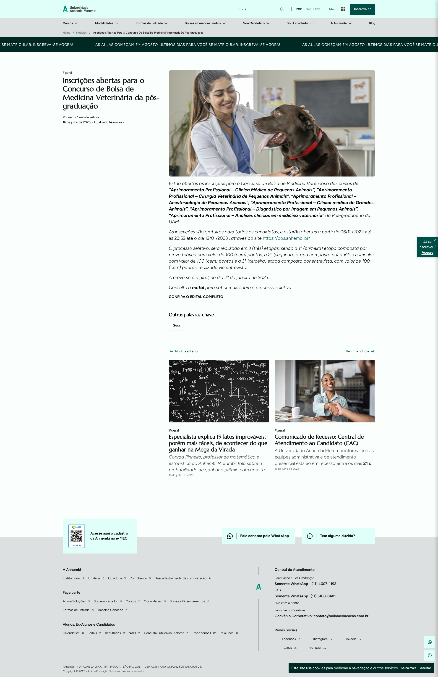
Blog (372, 23)
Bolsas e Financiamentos (203, 23)
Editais (92, 633)
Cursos (68, 23)
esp (317, 9)
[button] (429, 642)
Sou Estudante (297, 23)
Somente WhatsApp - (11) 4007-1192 (305, 584)
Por (81, 117)
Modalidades (104, 23)
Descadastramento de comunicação (180, 578)
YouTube (315, 648)
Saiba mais (408, 668)
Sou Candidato (254, 23)
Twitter (287, 648)
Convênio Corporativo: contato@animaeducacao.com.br (321, 616)
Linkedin (351, 639)
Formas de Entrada (149, 23)
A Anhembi (339, 23)
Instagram (320, 639)
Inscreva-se (362, 9)
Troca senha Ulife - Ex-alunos (213, 633)
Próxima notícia (357, 351)
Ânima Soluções (74, 601)
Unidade (94, 578)
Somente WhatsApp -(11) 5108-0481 (305, 596)
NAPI (132, 633)
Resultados (113, 633)
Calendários (71, 633)
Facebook (289, 639)
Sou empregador (106, 601)
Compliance (138, 578)
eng (308, 9)
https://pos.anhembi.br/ (286, 238)
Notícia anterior (186, 351)
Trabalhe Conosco (110, 610)
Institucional (71, 578)
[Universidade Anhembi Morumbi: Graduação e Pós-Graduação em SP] (79, 9)
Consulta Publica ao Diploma (164, 633)
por (299, 9)
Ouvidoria (115, 578)
